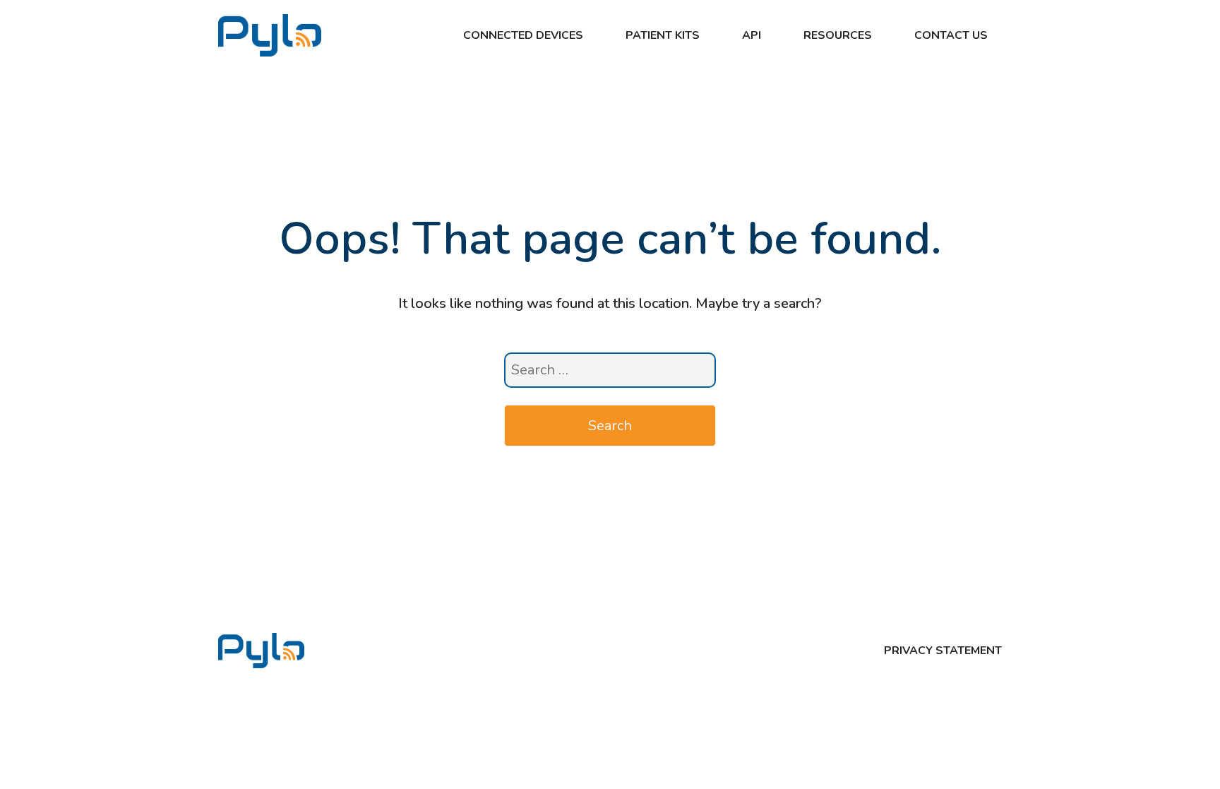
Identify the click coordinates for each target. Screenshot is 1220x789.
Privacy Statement (943, 650)
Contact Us (951, 35)
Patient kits (663, 35)
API (751, 35)
